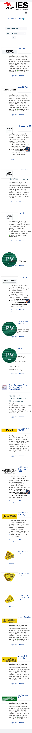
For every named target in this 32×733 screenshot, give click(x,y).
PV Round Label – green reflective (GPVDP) (19, 322)
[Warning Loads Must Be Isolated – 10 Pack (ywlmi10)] (4, 555)
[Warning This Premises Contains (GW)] (4, 699)
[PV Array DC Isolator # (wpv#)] (4, 281)
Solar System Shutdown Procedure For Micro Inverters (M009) (19, 469)
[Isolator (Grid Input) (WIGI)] (4, 130)
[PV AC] (4, 259)
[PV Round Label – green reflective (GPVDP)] (4, 328)
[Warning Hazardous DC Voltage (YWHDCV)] (4, 516)
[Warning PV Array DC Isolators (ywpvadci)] (4, 660)
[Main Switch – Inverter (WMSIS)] (4, 174)
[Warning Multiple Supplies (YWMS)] (4, 621)
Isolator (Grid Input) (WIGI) (20, 126)
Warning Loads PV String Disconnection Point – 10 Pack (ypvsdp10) (19, 597)
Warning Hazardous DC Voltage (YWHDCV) (19, 514)
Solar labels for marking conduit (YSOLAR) (19, 429)
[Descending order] (25, 28)
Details (22, 75)
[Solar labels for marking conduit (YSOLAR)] (4, 430)
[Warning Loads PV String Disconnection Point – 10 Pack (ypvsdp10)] (4, 599)
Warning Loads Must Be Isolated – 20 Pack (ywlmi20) (19, 575)
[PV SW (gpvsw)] (4, 355)
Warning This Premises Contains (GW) (18, 696)
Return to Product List (15, 19)
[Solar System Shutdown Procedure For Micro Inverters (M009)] (4, 471)
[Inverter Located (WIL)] (4, 91)
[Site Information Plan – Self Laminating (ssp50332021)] (4, 387)
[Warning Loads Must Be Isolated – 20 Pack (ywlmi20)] (4, 577)
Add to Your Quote (14, 76)
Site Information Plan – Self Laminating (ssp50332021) (18, 387)
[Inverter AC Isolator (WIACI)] (4, 52)
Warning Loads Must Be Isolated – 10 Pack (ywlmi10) (19, 554)
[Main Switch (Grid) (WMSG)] (4, 217)
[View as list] (17, 37)
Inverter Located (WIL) (18, 87)
